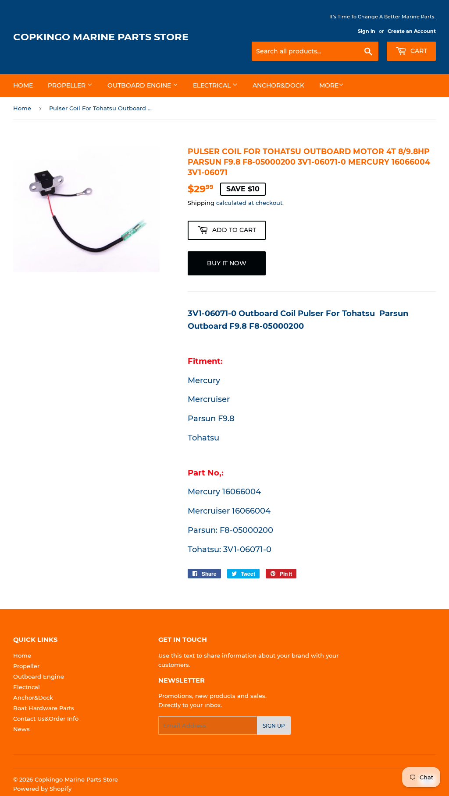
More (329, 85)
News (21, 729)
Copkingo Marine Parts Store (101, 37)
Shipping (201, 202)
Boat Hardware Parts (43, 707)
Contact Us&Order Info (45, 718)
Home (23, 85)
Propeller (67, 85)
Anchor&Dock (278, 85)
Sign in (366, 31)
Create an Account (412, 31)
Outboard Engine (140, 85)
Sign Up (274, 725)
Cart (418, 51)
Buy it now (226, 263)
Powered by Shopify (42, 788)
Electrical (212, 85)
